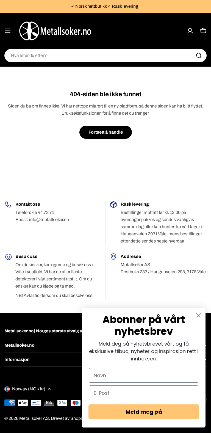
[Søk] (199, 55)
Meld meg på (144, 412)
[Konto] (190, 30)
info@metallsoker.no (49, 219)
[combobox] (105, 55)
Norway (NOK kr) (28, 389)
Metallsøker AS (34, 418)
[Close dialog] (198, 315)
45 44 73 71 (43, 212)
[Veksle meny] (7, 30)
